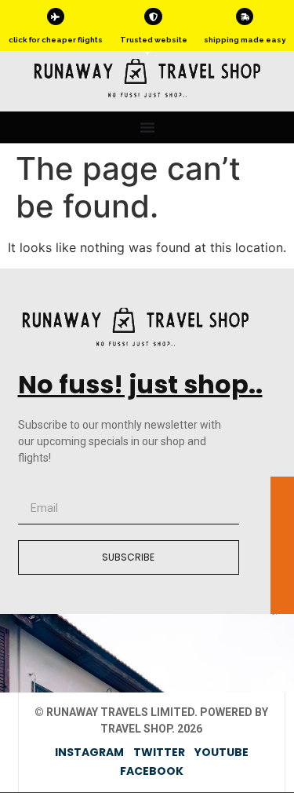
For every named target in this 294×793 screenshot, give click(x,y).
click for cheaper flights (56, 39)
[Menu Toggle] (147, 127)
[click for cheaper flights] (55, 16)
